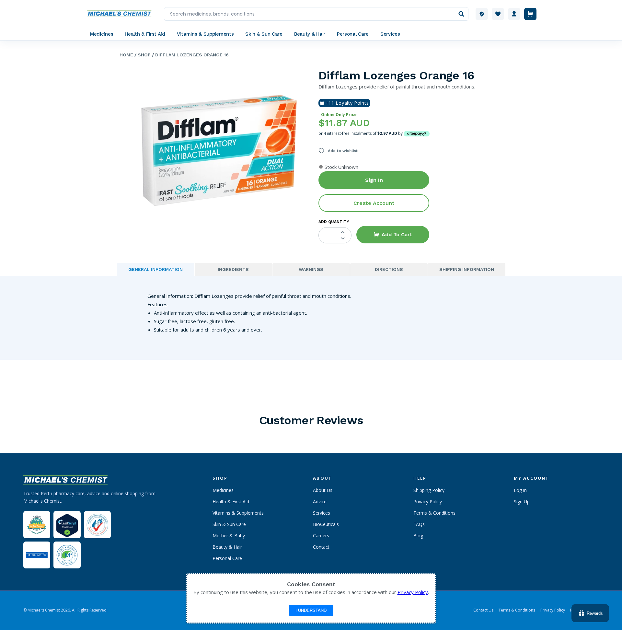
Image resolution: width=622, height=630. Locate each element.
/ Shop (142, 54)
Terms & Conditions (434, 513)
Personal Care (227, 558)
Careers (321, 535)
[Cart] (530, 14)
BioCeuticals (326, 524)
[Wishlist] (498, 14)
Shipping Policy (428, 490)
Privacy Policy (427, 501)
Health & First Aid (231, 501)
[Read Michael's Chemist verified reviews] (37, 525)
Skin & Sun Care (229, 524)
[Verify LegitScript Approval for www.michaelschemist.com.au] (67, 524)
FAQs (419, 524)
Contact (321, 547)
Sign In (374, 180)
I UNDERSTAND (311, 610)
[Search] (461, 14)
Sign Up (522, 501)
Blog (418, 535)
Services (321, 513)
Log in (520, 490)
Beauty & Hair (227, 547)
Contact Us (483, 610)
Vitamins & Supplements (238, 513)
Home (126, 54)
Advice (320, 501)
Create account (374, 203)
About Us (322, 490)
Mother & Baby (229, 535)
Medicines (223, 490)
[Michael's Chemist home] (121, 14)
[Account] (514, 14)
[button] (392, 234)
